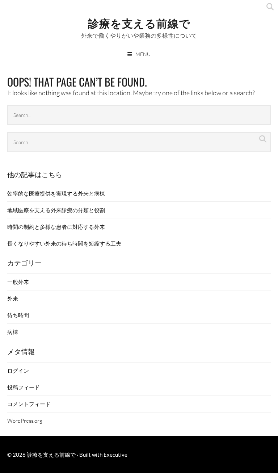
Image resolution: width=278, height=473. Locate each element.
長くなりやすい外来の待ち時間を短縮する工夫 (64, 243)
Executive (115, 454)
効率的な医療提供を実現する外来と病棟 (56, 193)
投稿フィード (23, 387)
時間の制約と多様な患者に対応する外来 (56, 226)
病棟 (12, 331)
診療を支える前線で (139, 22)
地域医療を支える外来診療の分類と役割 (56, 210)
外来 (12, 298)
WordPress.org (24, 420)
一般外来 (18, 282)
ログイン (18, 370)
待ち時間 (18, 315)
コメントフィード (29, 404)
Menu (143, 54)
